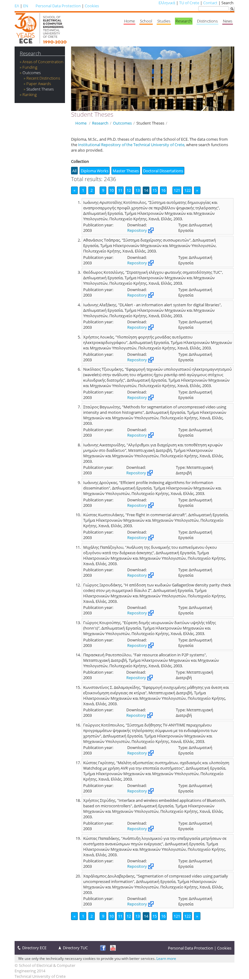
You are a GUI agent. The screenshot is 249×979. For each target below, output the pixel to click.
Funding (29, 67)
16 (163, 190)
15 (154, 190)
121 (177, 190)
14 (146, 190)
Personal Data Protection (58, 6)
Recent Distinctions (43, 78)
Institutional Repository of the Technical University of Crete (131, 144)
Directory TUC (75, 947)
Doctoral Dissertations (163, 170)
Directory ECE (34, 947)
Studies (163, 21)
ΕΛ (17, 6)
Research (184, 21)
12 (129, 190)
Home (129, 21)
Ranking (29, 94)
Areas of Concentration (42, 61)
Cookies (92, 6)
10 (111, 190)
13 (137, 190)
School (146, 21)
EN (25, 6)
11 (120, 190)
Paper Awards (38, 83)
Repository (137, 230)
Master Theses (126, 170)
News (227, 21)
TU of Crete (189, 2)
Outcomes (31, 72)
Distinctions (207, 21)
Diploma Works (94, 170)
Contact (210, 2)
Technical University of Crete (40, 976)
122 (187, 190)
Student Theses (40, 89)
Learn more (166, 958)
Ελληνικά (167, 2)
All (74, 170)
